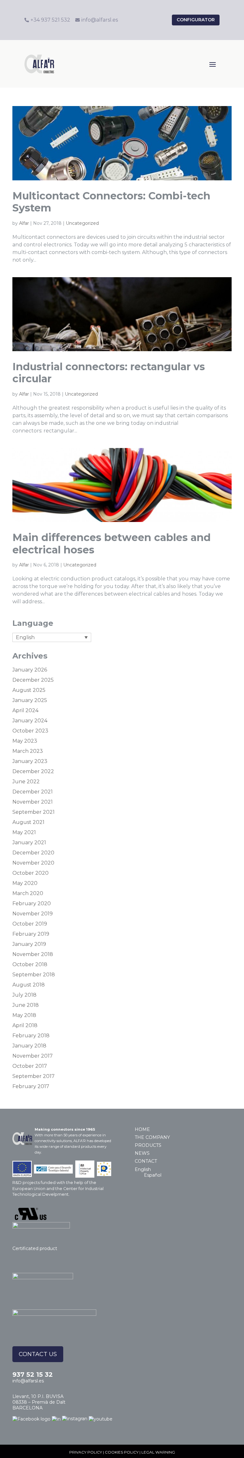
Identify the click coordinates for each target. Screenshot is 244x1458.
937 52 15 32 (32, 1374)
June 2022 (26, 782)
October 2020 (30, 873)
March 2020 (27, 893)
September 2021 (33, 812)
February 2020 (31, 903)
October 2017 (29, 1066)
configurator (196, 20)
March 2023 (27, 751)
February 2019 (30, 934)
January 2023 (29, 761)
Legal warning (158, 1452)
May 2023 (24, 741)
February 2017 (30, 1086)
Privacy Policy (85, 1452)
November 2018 (32, 954)
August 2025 (28, 690)
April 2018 (24, 1025)
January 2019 (29, 944)
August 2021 (28, 822)
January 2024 (29, 721)
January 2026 (29, 670)
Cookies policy (122, 1452)
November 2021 (32, 802)
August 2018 (28, 985)
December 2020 (33, 853)
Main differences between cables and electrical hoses (111, 543)
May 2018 (24, 1015)
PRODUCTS (148, 1145)
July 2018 (24, 995)
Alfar (24, 223)
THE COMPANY (152, 1137)
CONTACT (146, 1161)
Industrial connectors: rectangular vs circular (108, 372)
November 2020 (33, 863)
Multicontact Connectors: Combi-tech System (111, 202)
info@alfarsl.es (28, 1381)
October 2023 (30, 731)
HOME (142, 1129)
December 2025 (33, 680)
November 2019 (32, 914)
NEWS (142, 1153)
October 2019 (29, 924)
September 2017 (33, 1076)
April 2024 (25, 710)
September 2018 (33, 975)
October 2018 (29, 964)
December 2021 (32, 792)
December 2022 (33, 771)
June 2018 (25, 1005)
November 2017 (32, 1056)
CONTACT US (38, 1354)
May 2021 (24, 832)
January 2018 (29, 1046)
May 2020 (24, 883)
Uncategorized (82, 223)
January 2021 (29, 842)
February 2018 (31, 1036)
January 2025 (29, 700)
